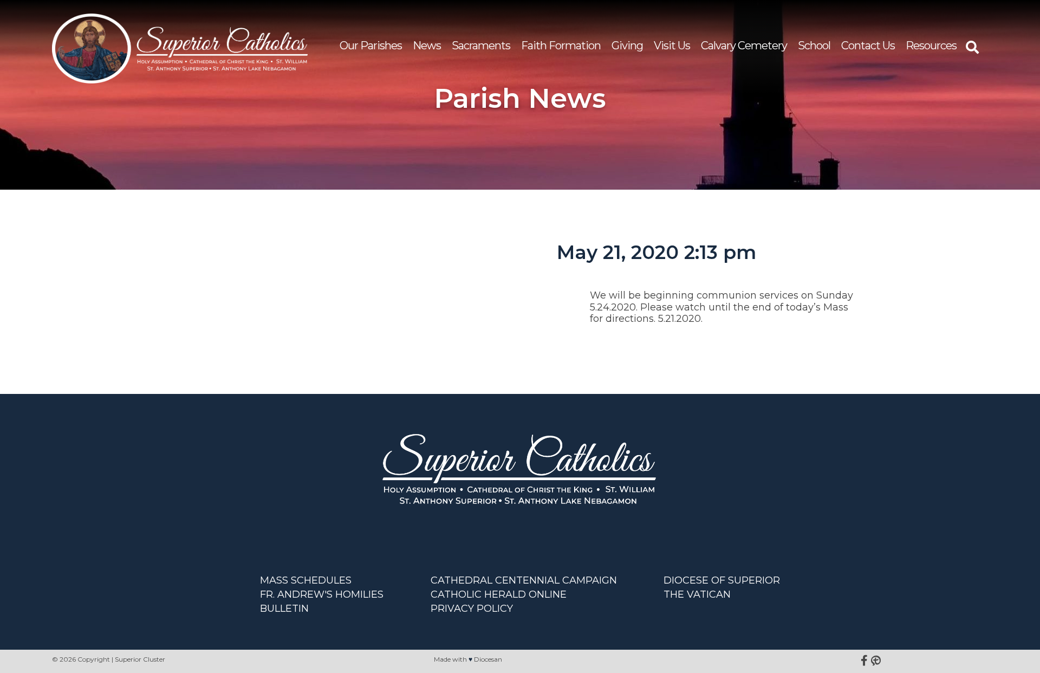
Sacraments (481, 45)
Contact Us (868, 45)
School (814, 45)
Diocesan (488, 659)
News (427, 45)
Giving (627, 45)
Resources (931, 45)
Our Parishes (371, 45)
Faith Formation (561, 45)
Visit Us (672, 45)
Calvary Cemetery (744, 45)
